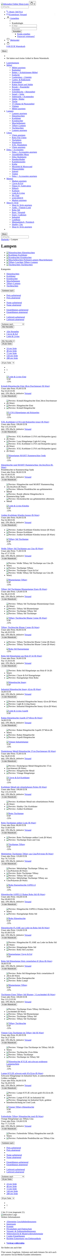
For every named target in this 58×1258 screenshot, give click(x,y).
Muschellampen (18, 123)
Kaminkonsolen (18, 162)
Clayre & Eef (17, 183)
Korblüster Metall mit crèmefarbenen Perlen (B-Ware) (24, 787)
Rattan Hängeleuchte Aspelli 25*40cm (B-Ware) (21, 718)
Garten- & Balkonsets (21, 80)
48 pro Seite (11, 351)
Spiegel (15, 171)
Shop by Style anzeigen (22, 205)
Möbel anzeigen (18, 67)
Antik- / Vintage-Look (21, 207)
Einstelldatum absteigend (17, 312)
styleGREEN (17, 198)
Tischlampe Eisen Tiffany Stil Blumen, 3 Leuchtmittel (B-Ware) (28, 994)
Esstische (16, 75)
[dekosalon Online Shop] (15, 4)
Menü (4, 51)
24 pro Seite (11, 348)
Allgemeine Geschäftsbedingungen (21, 1221)
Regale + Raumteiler (20, 87)
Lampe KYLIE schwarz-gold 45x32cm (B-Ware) (22, 1073)
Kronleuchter (17, 121)
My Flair (15, 195)
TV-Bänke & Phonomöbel (23, 104)
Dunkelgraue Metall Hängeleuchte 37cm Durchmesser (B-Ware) (28, 751)
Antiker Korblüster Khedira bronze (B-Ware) (20, 515)
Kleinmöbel (17, 82)
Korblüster (16, 118)
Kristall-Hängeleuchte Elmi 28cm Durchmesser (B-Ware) (25, 386)
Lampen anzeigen (19, 113)
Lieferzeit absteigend (15, 319)
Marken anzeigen (19, 181)
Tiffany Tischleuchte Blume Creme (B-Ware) (20, 627)
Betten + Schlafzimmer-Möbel (25, 72)
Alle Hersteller (12, 331)
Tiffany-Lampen (19, 125)
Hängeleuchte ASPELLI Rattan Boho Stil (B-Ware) (23, 894)
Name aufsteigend (14, 302)
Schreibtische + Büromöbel (23, 92)
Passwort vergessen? (26, 36)
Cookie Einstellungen (15, 1236)
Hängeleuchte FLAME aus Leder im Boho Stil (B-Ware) (25, 928)
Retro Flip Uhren (19, 137)
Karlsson (15, 191)
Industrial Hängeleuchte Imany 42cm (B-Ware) (21, 689)
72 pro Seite (11, 353)
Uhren (9, 133)
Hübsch (15, 188)
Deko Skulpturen (19, 157)
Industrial (16, 217)
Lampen (9, 111)
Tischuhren (16, 140)
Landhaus (16, 219)
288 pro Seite (12, 358)
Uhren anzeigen (18, 135)
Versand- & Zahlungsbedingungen (21, 1231)
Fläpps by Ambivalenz (21, 186)
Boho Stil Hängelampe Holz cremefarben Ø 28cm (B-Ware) (26, 961)
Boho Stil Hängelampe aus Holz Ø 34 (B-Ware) (21, 656)
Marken (9, 178)
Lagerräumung (12, 63)
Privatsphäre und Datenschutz (19, 1229)
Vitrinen (15, 106)
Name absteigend (13, 305)
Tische (14, 101)
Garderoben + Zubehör (22, 77)
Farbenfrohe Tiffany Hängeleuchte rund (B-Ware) (22, 1116)
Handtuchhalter (18, 159)
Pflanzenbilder (18, 169)
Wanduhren (17, 142)
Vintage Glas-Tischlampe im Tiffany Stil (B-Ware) (22, 1033)
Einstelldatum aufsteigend (17, 310)
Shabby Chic (17, 224)
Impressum (11, 1224)
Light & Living (18, 193)
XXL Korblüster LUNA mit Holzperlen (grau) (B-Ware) (25, 422)
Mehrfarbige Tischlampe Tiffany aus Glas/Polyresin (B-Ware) (27, 854)
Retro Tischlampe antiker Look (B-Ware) (18, 823)
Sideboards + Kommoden (23, 96)
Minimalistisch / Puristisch (23, 222)
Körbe (14, 164)
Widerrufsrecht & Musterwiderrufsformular (24, 1234)
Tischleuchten (18, 128)
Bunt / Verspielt (18, 212)
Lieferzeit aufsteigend (15, 317)
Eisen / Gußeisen (19, 215)
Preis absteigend (13, 298)
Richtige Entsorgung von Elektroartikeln (23, 1238)
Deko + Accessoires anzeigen (24, 152)
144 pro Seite (12, 356)
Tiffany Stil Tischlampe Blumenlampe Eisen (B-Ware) (24, 589)
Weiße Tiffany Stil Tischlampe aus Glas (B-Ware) (22, 548)
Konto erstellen (23, 34)
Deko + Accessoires (14, 150)
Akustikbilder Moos (20, 154)
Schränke (16, 89)
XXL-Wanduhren (19, 145)
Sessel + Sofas (18, 94)
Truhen (15, 174)
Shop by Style (12, 203)
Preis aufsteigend (13, 295)
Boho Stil (16, 210)
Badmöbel (16, 70)
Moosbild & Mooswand (22, 166)
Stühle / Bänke (18, 99)
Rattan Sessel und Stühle (22, 84)
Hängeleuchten (18, 116)
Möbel (9, 65)
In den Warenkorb (9, 396)
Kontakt (9, 1226)
